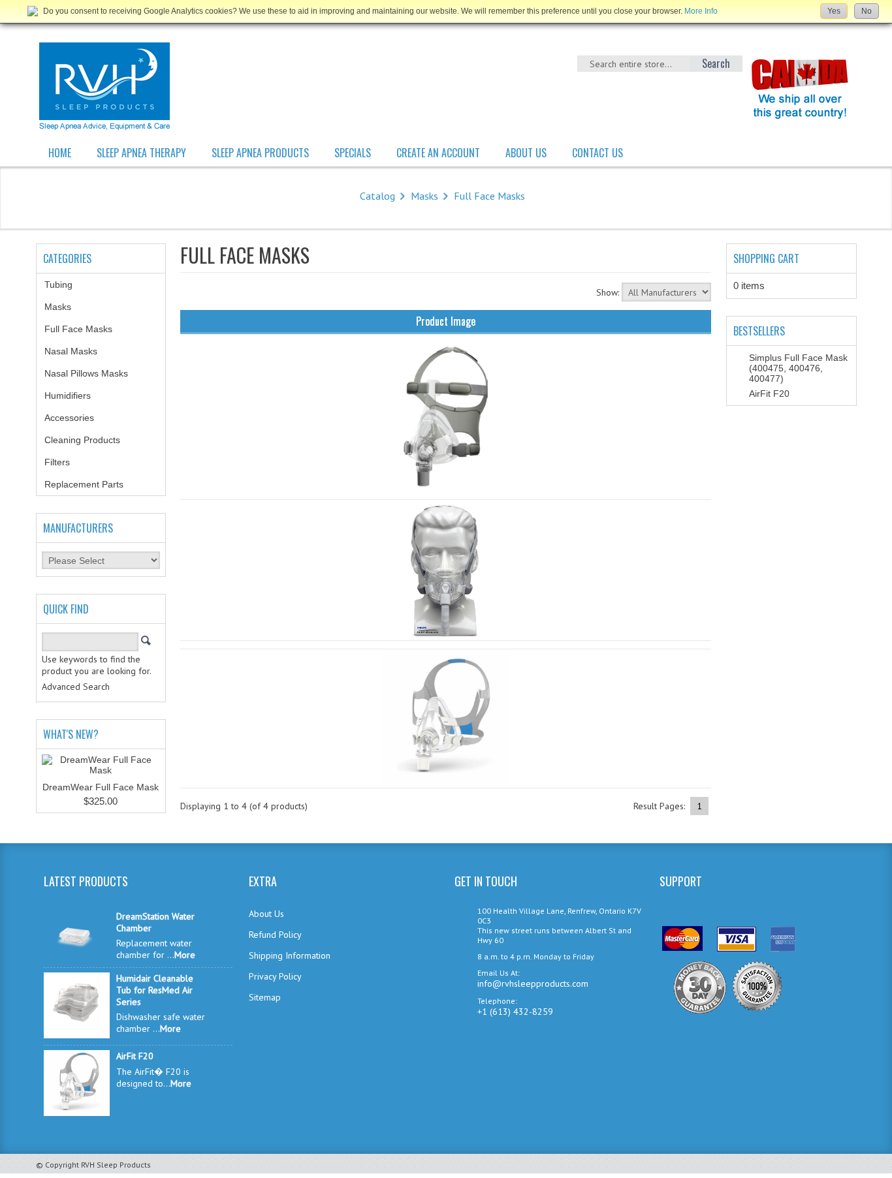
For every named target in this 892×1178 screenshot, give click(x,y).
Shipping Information (289, 955)
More (184, 955)
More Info (701, 11)
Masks (424, 195)
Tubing (65, 284)
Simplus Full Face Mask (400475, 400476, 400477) (798, 368)
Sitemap (265, 997)
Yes (833, 11)
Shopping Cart (766, 258)
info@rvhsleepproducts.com (532, 983)
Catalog (377, 195)
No (866, 11)
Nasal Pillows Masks (93, 373)
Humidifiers (74, 395)
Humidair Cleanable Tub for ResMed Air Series (154, 990)
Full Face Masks (489, 195)
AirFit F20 (769, 393)
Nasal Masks (78, 351)
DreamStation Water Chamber (155, 922)
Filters (57, 462)
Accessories (76, 417)
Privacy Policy (275, 976)
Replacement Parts (91, 484)
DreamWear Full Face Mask (100, 787)
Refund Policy (275, 934)
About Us (266, 914)
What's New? (71, 734)
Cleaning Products (89, 440)
